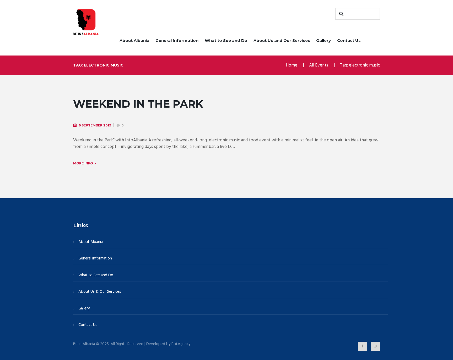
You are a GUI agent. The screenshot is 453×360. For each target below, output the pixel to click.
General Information (176, 40)
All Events (318, 65)
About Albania (134, 40)
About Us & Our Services (99, 292)
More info (83, 163)
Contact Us (349, 40)
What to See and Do (226, 40)
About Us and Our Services (282, 40)
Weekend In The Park (138, 103)
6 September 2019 (95, 125)
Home (291, 65)
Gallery (323, 40)
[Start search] (340, 14)
